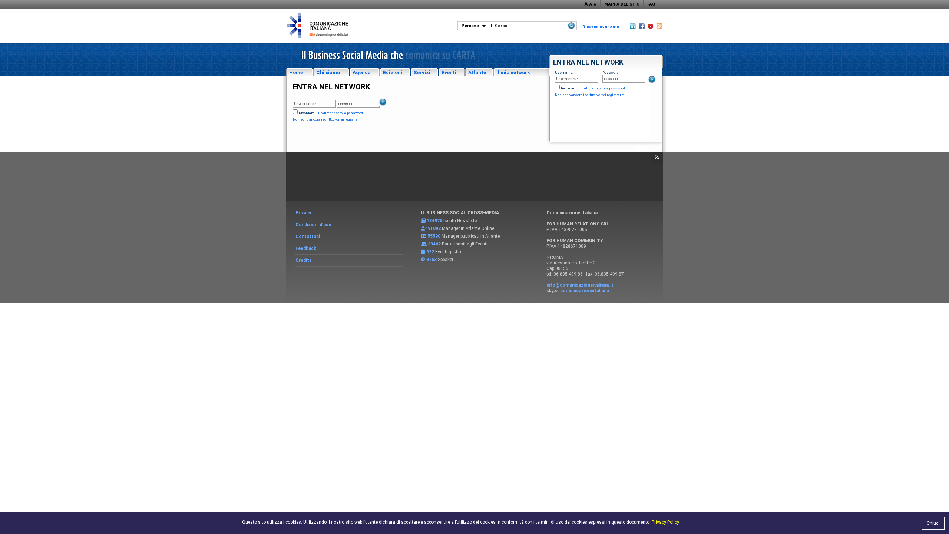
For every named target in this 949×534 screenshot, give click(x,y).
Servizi (422, 72)
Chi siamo (328, 72)
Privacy (303, 212)
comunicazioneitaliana (584, 290)
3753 (431, 259)
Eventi (449, 72)
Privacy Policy (665, 522)
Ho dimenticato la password (602, 88)
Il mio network (513, 72)
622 (430, 251)
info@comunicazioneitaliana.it (580, 285)
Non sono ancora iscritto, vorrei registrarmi (590, 95)
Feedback (305, 248)
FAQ (651, 4)
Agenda (362, 72)
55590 (433, 236)
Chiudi (933, 523)
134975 (434, 220)
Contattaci (307, 236)
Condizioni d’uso (313, 224)
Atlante (477, 72)
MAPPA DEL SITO (621, 4)
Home (296, 72)
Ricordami (569, 88)
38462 (434, 244)
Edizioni (392, 72)
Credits (303, 260)
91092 (434, 228)
